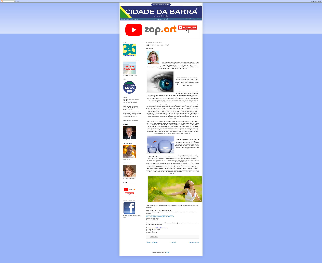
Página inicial (173, 242)
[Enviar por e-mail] (150, 237)
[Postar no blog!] (152, 237)
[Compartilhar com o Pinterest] (157, 237)
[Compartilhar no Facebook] (155, 237)
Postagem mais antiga (194, 242)
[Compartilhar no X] (153, 237)
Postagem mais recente (152, 242)
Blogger (167, 252)
